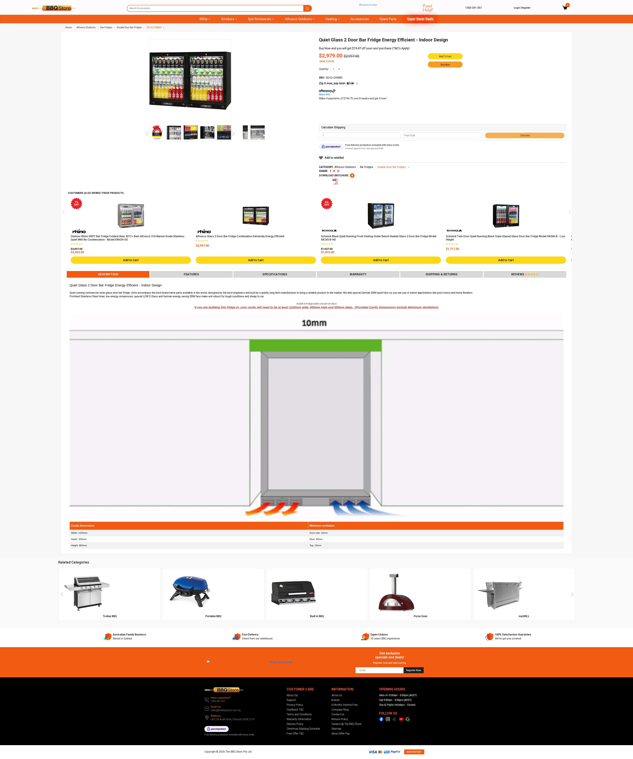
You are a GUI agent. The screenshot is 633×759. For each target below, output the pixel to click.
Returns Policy (340, 719)
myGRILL (524, 616)
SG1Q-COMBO (154, 27)
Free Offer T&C (295, 733)
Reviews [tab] (517, 274)
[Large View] (157, 132)
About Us (337, 695)
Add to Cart (445, 56)
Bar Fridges (106, 27)
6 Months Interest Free (345, 704)
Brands (336, 700)
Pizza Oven (420, 616)
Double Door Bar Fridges (129, 27)
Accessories (359, 19)
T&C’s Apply (401, 48)
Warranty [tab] (358, 274)
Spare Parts (387, 19)
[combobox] (219, 8)
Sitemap (336, 728)
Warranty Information (299, 719)
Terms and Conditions (299, 714)
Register (526, 7)
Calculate (525, 135)
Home (68, 27)
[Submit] (308, 8)
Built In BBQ (317, 616)
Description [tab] (108, 274)
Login (517, 7)
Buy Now (445, 64)
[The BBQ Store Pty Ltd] (77, 8)
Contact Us (338, 714)
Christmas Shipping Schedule (303, 728)
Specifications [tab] (274, 274)
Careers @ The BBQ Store (347, 724)
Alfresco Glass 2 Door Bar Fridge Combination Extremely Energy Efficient (240, 236)
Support (291, 700)
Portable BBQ (213, 616)
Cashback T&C (295, 709)
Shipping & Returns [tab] (442, 274)
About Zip (292, 695)
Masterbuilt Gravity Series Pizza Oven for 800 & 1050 (39, 746)
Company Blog (340, 709)
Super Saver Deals (420, 19)
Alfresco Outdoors (86, 27)
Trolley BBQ (110, 616)
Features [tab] (191, 274)
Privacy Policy (295, 704)
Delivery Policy (295, 724)
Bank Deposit (414, 752)
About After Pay (341, 733)
